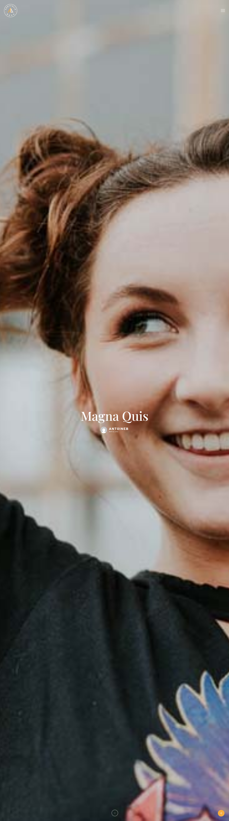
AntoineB (119, 429)
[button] (223, 10)
